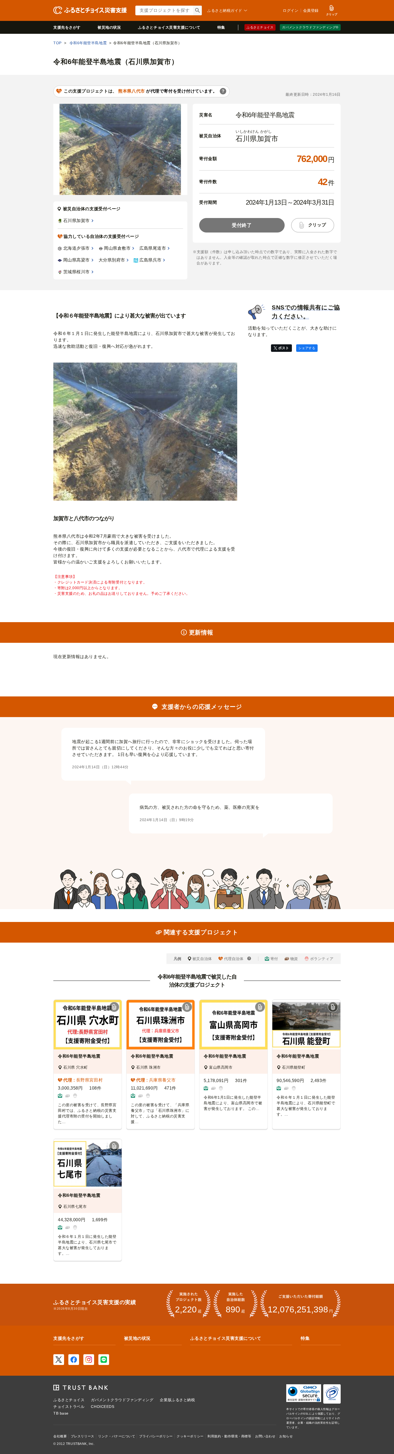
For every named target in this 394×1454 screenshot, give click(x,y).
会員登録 (311, 10)
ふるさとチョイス (260, 27)
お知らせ (286, 1436)
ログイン (290, 10)
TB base (61, 1413)
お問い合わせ (265, 1436)
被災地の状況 (109, 27)
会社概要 (60, 1436)
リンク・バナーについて (116, 1436)
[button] (114, 1007)
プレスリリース (82, 1436)
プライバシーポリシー (156, 1436)
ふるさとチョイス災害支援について (225, 1338)
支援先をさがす (67, 27)
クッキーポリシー (190, 1436)
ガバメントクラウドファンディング (122, 1400)
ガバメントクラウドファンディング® (310, 27)
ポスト (283, 348)
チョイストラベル (68, 1406)
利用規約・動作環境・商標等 (229, 1436)
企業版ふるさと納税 (177, 1400)
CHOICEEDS (102, 1406)
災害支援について (169, 27)
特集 (221, 27)
